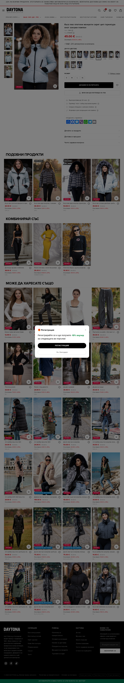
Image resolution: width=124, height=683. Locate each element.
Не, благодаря (62, 352)
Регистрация (62, 346)
